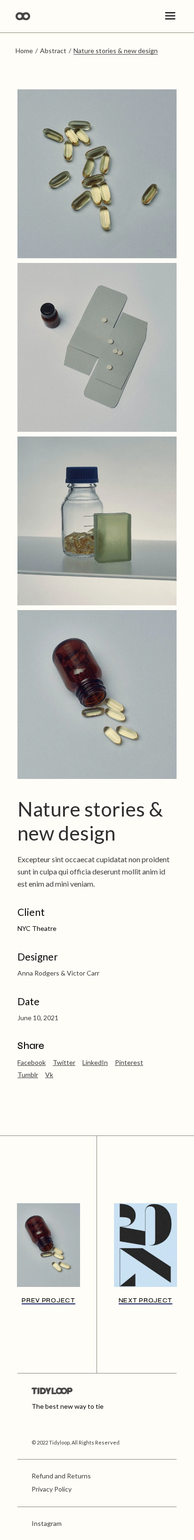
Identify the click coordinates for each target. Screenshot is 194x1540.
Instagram (47, 1523)
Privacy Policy (52, 1489)
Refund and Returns (61, 1476)
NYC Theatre (37, 928)
